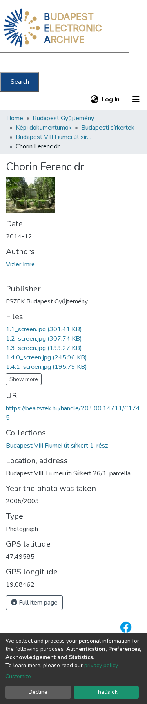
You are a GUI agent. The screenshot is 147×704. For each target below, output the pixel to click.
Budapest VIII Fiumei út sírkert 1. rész (55, 137)
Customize (18, 676)
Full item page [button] (37, 602)
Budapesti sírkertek (107, 127)
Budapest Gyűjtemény (63, 118)
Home (14, 118)
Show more (23, 379)
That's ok (106, 692)
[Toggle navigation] (136, 99)
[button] (94, 99)
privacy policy (101, 665)
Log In (111, 99)
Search (20, 82)
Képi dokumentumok (44, 127)
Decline (38, 692)
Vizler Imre (20, 264)
